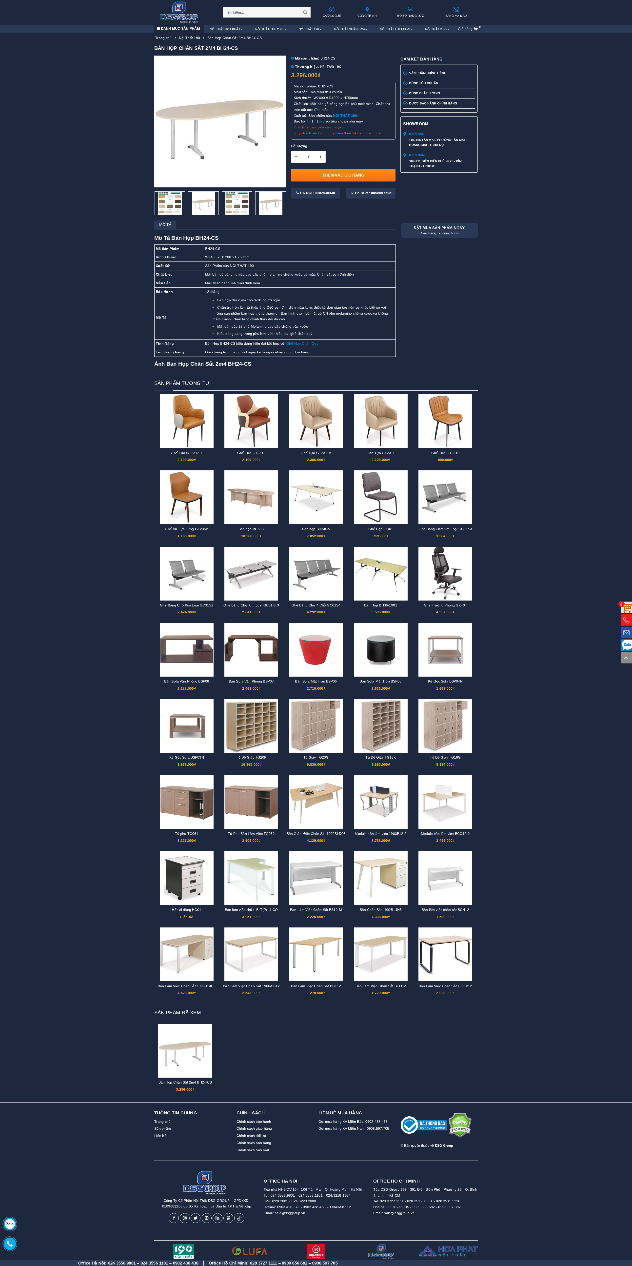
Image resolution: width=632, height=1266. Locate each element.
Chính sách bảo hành (254, 1122)
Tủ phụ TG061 (186, 834)
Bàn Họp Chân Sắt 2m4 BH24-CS (185, 1082)
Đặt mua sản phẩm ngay (439, 230)
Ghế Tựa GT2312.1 (186, 453)
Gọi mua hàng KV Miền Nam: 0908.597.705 (353, 1128)
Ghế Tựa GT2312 (251, 453)
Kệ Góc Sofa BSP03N (186, 757)
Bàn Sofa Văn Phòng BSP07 (251, 681)
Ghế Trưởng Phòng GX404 (445, 605)
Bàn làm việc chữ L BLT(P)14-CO (251, 910)
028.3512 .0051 (420, 1201)
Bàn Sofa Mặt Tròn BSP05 (380, 681)
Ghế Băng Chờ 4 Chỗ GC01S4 (316, 605)
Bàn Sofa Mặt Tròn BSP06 (316, 681)
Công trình (367, 16)
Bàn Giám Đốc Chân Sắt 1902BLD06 (316, 834)
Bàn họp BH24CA (316, 529)
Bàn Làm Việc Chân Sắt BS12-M (316, 910)
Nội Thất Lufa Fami (395, 29)
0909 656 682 (424, 1207)
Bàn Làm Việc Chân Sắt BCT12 (316, 986)
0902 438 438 (314, 1207)
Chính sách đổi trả (251, 1136)
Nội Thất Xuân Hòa (350, 29)
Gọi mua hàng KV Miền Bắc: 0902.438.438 (353, 1122)
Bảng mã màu (456, 16)
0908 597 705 (398, 1207)
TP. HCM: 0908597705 (373, 193)
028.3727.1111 (392, 1201)
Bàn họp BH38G (251, 529)
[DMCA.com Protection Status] (460, 1127)
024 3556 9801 (55, 1263)
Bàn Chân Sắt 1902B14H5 (381, 910)
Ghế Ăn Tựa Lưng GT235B (186, 529)
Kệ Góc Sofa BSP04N (445, 681)
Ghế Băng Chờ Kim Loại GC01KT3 (251, 605)
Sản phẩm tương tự (182, 383)
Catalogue (332, 16)
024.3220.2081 (276, 1201)
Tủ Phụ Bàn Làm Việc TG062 (251, 834)
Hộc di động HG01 (186, 910)
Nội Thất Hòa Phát (225, 29)
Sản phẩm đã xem (177, 1012)
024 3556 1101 (88, 1263)
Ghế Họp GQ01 (380, 529)
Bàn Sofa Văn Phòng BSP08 (186, 681)
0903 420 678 (288, 1207)
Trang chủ (162, 1122)
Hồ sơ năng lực (410, 16)
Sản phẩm (162, 1128)
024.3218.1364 (338, 1195)
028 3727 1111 (197, 1263)
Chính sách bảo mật (253, 1150)
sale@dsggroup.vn (290, 1213)
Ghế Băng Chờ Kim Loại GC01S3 (445, 529)
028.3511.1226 (448, 1201)
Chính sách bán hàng (254, 1143)
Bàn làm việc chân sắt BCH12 (445, 910)
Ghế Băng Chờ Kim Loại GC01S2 (186, 605)
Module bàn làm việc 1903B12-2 (380, 834)
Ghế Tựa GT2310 (445, 453)
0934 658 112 (340, 1207)
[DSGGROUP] (180, 12)
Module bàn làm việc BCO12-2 (445, 834)
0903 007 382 (449, 1207)
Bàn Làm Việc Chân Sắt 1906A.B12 (251, 986)
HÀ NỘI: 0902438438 (317, 193)
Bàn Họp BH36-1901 (380, 605)
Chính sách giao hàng (254, 1128)
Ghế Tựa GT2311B (316, 453)
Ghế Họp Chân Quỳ (302, 343)
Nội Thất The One (270, 29)
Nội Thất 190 (309, 29)
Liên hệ (160, 1136)
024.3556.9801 (283, 1195)
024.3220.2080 (304, 1201)
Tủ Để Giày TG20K (251, 757)
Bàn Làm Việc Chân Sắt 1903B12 (445, 986)
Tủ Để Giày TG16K (380, 757)
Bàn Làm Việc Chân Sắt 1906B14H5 (187, 986)
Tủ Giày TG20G (316, 757)
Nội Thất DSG (436, 29)
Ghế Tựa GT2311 (381, 453)
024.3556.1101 (310, 1195)
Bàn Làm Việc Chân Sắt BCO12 (381, 986)
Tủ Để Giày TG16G (445, 757)
